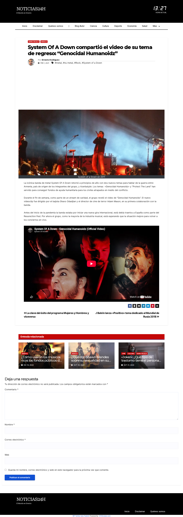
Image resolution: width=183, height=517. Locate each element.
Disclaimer (38, 26)
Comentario (11, 389)
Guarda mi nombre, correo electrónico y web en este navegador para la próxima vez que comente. (58, 470)
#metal (58, 62)
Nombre (10, 424)
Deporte (118, 26)
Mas (155, 26)
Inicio (24, 26)
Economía (132, 26)
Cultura (105, 26)
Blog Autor (80, 26)
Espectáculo (34, 41)
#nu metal (68, 62)
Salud (144, 26)
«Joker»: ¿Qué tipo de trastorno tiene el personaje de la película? (141, 360)
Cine (123, 353)
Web (7, 454)
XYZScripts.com (105, 516)
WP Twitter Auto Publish (81, 516)
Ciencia (93, 26)
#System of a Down (92, 62)
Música (44, 41)
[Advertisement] (91, 87)
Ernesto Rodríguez (50, 60)
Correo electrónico (15, 439)
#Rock (77, 62)
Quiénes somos (55, 26)
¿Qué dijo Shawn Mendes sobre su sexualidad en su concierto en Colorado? (90, 360)
